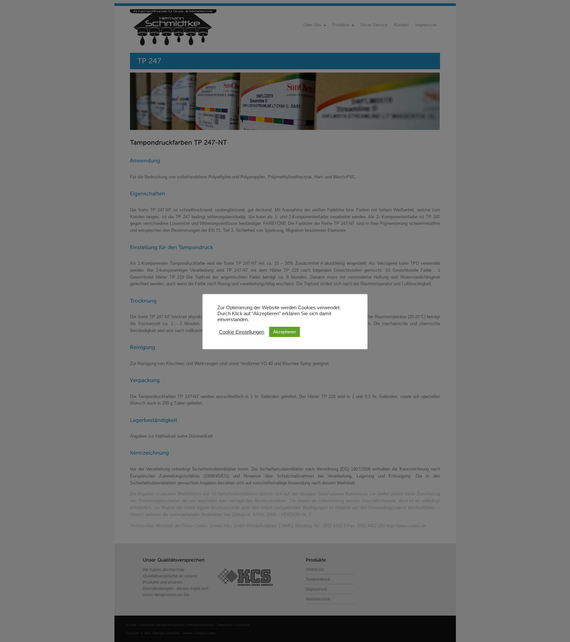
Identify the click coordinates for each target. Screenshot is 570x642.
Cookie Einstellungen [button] (241, 332)
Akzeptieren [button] (284, 331)
